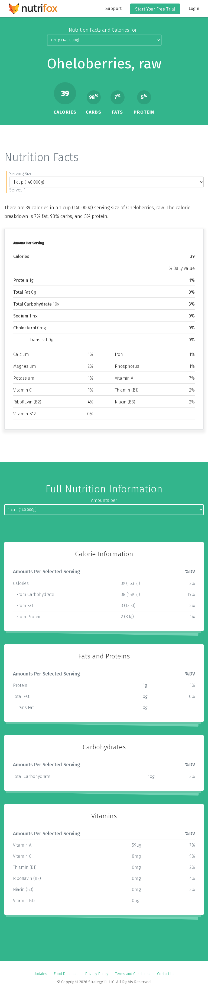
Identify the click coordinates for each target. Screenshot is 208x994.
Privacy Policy (96, 974)
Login (193, 8)
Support (113, 8)
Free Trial (155, 9)
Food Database (66, 974)
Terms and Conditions (132, 974)
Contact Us (165, 974)
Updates (40, 974)
